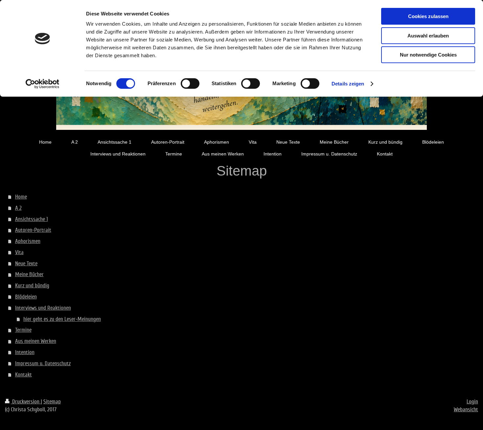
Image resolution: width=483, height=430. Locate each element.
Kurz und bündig (32, 285)
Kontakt (23, 374)
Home (21, 196)
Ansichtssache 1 (31, 219)
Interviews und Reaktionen (43, 307)
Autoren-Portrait (33, 230)
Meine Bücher (29, 274)
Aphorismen (27, 241)
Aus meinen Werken (35, 341)
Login (472, 401)
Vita (19, 252)
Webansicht (466, 409)
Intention (24, 352)
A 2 (18, 207)
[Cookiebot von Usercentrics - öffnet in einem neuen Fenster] (42, 84)
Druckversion (26, 401)
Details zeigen (348, 83)
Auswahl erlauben (428, 35)
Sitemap (52, 401)
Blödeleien (26, 296)
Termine (23, 329)
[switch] (190, 83)
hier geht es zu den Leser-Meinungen (62, 319)
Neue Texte (26, 263)
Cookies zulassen (428, 16)
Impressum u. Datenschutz (43, 363)
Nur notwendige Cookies (428, 55)
